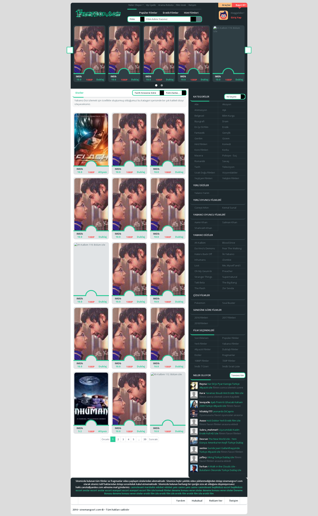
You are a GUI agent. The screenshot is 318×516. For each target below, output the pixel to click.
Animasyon (201, 110)
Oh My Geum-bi (203, 271)
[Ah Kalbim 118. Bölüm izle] (233, 74)
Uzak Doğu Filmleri (205, 172)
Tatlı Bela (200, 282)
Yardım (180, 500)
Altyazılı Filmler (203, 349)
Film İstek (181, 5)
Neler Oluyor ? (136, 5)
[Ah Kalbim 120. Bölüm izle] (163, 74)
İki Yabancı (228, 254)
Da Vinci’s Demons (205, 248)
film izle (151, 490)
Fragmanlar (228, 355)
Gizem (225, 138)
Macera (199, 155)
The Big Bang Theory (228, 283)
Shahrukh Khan (203, 228)
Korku (225, 149)
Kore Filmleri (201, 149)
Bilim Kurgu (228, 115)
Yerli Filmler (201, 343)
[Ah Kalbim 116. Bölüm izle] (91, 361)
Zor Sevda (228, 288)
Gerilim (198, 138)
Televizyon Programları (227, 167)
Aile (197, 104)
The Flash (200, 288)
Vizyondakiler (230, 172)
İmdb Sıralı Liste (231, 366)
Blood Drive (228, 242)
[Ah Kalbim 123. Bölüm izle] (168, 166)
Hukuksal (196, 500)
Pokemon (200, 303)
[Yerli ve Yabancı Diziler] (98, 13)
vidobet (160, 487)
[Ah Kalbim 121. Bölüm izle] (128, 74)
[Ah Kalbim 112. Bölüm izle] (168, 426)
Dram (225, 121)
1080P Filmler (202, 360)
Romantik (200, 161)
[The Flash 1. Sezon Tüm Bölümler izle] (91, 166)
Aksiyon (226, 104)
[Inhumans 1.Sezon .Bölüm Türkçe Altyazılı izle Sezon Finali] (91, 426)
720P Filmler (228, 360)
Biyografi (199, 121)
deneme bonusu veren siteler (187, 490)
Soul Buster (228, 303)
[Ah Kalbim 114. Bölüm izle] (168, 361)
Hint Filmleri (191, 12)
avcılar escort (90, 490)
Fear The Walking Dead (230, 249)
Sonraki (153, 439)
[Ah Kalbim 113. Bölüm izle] (129, 426)
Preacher (227, 271)
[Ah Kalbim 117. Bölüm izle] (168, 296)
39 (145, 439)
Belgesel (199, 115)
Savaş (225, 161)
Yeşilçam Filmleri (203, 178)
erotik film (180, 493)
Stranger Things (203, 276)
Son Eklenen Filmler (200, 338)
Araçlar (226, 5)
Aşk (224, 110)
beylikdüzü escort (221, 487)
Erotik (225, 127)
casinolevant (137, 487)
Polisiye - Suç (229, 155)
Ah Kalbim (200, 242)
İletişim (192, 5)
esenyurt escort (120, 490)
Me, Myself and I (231, 265)
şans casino (179, 487)
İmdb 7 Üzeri (202, 366)
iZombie (226, 259)
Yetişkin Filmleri (230, 178)
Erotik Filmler (171, 12)
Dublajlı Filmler (230, 349)
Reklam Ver (215, 500)
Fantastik (200, 132)
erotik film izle (151, 493)
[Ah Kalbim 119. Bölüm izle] (198, 74)
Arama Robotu (166, 5)
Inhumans (200, 259)
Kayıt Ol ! (240, 5)
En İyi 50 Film (201, 127)
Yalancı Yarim (202, 193)
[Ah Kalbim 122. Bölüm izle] (94, 74)
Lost (197, 265)
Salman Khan (229, 222)
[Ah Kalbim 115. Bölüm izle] (129, 361)
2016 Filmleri (201, 317)
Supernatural (229, 276)
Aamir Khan (201, 222)
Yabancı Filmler (230, 343)
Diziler (198, 355)
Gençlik (226, 132)
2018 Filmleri (201, 323)
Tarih (197, 167)
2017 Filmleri (229, 317)
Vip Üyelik (151, 5)
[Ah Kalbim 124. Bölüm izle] (129, 166)
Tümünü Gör (237, 375)
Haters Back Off (203, 254)
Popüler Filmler (148, 12)
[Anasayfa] (132, 12)
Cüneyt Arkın (202, 207)
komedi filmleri (163, 490)
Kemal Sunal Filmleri (228, 208)
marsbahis (149, 487)
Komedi (226, 144)
